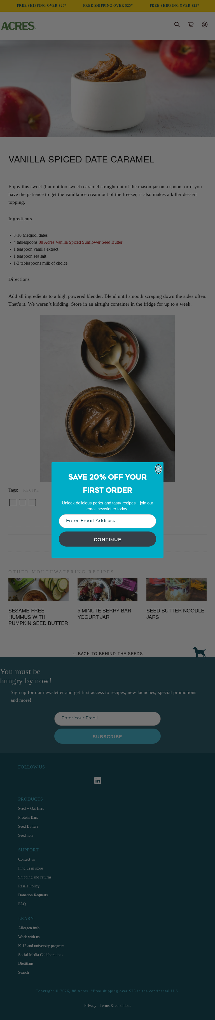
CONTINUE (107, 539)
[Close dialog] (158, 468)
